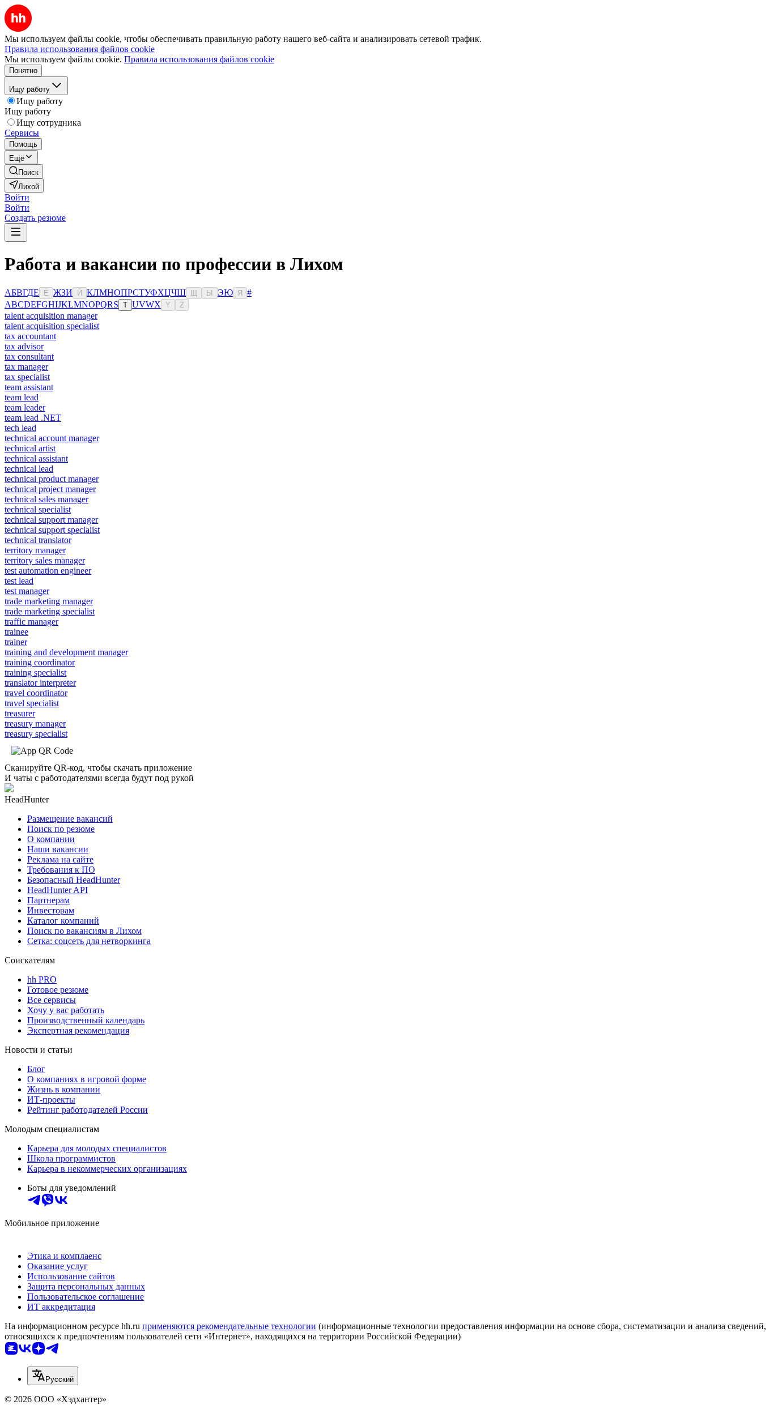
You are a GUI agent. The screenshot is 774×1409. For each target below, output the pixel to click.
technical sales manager (46, 499)
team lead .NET (33, 417)
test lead (19, 581)
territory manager (35, 550)
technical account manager (52, 438)
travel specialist (32, 703)
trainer (16, 642)
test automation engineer (48, 570)
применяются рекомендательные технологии (229, 1326)
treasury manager (35, 723)
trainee (16, 632)
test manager (27, 591)
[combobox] (52, 1376)
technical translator (38, 540)
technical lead (29, 468)
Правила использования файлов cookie (199, 59)
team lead (22, 397)
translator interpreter (40, 683)
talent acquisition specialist (52, 326)
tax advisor (24, 346)
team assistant (29, 387)
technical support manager (51, 519)
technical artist (30, 448)
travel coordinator (36, 693)
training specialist (35, 672)
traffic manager (31, 621)
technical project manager (50, 489)
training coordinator (40, 662)
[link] (24, 171)
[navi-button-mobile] (16, 232)
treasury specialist (36, 733)
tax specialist (27, 377)
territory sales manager (45, 560)
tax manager (26, 367)
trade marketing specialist (50, 611)
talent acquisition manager (51, 316)
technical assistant (36, 458)
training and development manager (66, 652)
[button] (17, 197)
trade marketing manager (49, 601)
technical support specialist (52, 530)
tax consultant (29, 356)
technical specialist (38, 509)
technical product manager (52, 479)
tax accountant (30, 336)
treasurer (20, 713)
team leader (25, 407)
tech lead (20, 428)
